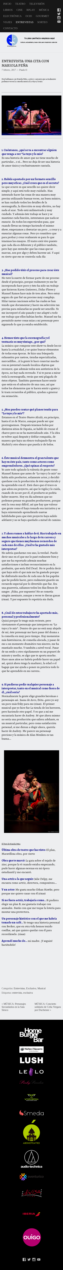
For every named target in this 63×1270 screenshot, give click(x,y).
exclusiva (28, 992)
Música (44, 10)
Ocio (29, 16)
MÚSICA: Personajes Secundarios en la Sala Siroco (14, 1007)
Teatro (20, 3)
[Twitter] (59, 14)
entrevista (17, 992)
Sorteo (42, 22)
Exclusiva (31, 988)
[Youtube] (59, 22)
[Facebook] (59, 10)
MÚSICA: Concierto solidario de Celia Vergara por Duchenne (48, 1007)
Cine (19, 10)
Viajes (7, 22)
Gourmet (42, 16)
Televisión (37, 3)
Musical (41, 988)
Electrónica (12, 16)
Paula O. (23, 70)
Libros (8, 10)
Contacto (10, 28)
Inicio (7, 3)
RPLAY (30, 10)
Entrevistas (24, 22)
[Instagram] (59, 18)
